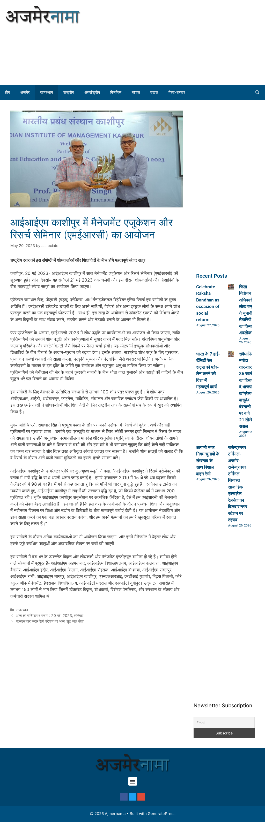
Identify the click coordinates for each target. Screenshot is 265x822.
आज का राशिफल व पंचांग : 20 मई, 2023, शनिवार (49, 615)
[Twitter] (132, 797)
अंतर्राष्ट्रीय (92, 92)
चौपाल (136, 92)
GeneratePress (161, 813)
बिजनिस (115, 92)
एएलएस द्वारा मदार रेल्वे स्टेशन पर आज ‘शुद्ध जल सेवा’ (50, 621)
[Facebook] (124, 797)
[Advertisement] (198, 41)
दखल (154, 92)
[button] (132, 781)
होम (7, 92)
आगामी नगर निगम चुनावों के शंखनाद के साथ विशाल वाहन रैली (207, 460)
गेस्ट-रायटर (176, 92)
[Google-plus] (141, 797)
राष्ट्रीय (68, 92)
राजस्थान (46, 92)
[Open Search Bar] (257, 92)
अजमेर (25, 92)
